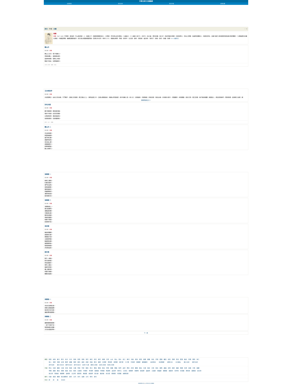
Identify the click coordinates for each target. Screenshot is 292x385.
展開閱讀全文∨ (146, 100)
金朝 (83, 377)
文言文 (63, 380)
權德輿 (62, 373)
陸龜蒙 (159, 371)
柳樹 (103, 359)
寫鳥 (136, 359)
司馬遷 (119, 373)
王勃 (152, 368)
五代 (74, 377)
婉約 (78, 362)
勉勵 (52, 122)
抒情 (157, 359)
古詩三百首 (47, 64)
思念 (55, 64)
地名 (152, 359)
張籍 (111, 368)
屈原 (173, 368)
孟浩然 (114, 371)
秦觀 (198, 368)
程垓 (74, 371)
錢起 (177, 368)
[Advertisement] (89, 15)
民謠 (91, 362)
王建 (144, 368)
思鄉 (173, 359)
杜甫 (54, 368)
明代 (91, 377)
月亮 (107, 359)
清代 (95, 377)
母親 (58, 362)
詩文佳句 (120, 3)
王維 (62, 368)
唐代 (70, 377)
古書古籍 (222, 3)
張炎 (70, 371)
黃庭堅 (85, 373)
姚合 (157, 368)
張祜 (140, 368)
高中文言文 (77, 365)
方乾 (193, 368)
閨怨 (193, 359)
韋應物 (137, 371)
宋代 (78, 377)
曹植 (115, 368)
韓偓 (181, 368)
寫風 (83, 359)
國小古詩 (186, 362)
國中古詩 (195, 362)
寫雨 (74, 359)
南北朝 (46, 50)
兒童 (132, 359)
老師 (54, 362)
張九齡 (96, 373)
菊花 (99, 359)
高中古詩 (51, 365)
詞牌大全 (170, 362)
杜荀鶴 (182, 371)
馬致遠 (56, 373)
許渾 (132, 368)
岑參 (83, 368)
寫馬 (140, 359)
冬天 (70, 359)
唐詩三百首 (94, 365)
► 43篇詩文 (175, 38)
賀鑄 (62, 371)
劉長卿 (142, 371)
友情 (62, 362)
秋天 (66, 359)
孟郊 (124, 368)
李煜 (78, 368)
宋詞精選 (161, 362)
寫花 (87, 359)
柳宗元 (119, 371)
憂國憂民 (145, 362)
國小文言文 (60, 365)
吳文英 (51, 373)
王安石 (125, 371)
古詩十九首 (85, 365)
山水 (111, 359)
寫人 (50, 362)
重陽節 (138, 362)
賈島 (95, 368)
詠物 (54, 359)
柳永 (103, 368)
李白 (50, 368)
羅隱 (136, 368)
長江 (124, 359)
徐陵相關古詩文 (141, 383)
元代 (87, 377)
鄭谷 (58, 371)
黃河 (128, 359)
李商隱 (102, 371)
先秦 (50, 377)
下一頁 (146, 333)
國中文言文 (68, 365)
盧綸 (165, 368)
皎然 (120, 368)
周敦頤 (113, 373)
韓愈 (87, 368)
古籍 (54, 29)
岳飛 (169, 368)
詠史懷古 (153, 362)
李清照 (91, 371)
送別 (46, 122)
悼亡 (198, 359)
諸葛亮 (171, 371)
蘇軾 (58, 368)
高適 (189, 368)
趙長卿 (91, 373)
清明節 (116, 362)
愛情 (181, 359)
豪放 (83, 362)
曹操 (99, 368)
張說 (66, 371)
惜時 (74, 362)
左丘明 (74, 373)
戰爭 (66, 362)
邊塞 (52, 64)
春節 (99, 362)
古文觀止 (178, 362)
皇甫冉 (68, 373)
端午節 (121, 362)
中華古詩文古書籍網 (146, 1)
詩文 (46, 29)
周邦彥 (188, 371)
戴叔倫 (102, 373)
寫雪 (78, 359)
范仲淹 (176, 371)
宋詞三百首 (110, 365)
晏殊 (161, 368)
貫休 (128, 368)
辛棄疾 (85, 371)
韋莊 (148, 368)
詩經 (87, 362)
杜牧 (66, 368)
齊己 (91, 368)
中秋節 (133, 362)
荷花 (95, 359)
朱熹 (185, 368)
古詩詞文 (69, 3)
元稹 (74, 368)
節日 (95, 362)
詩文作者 (171, 3)
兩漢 (54, 377)
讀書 (70, 362)
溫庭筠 (148, 371)
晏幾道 (194, 371)
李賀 (107, 368)
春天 (58, 359)
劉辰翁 (79, 373)
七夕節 (127, 362)
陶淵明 (108, 371)
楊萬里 (165, 371)
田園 (144, 359)
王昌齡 (154, 371)
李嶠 (50, 371)
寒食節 (110, 362)
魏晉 (58, 377)
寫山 (115, 359)
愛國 (161, 359)
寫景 (50, 359)
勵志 (185, 359)
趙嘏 (54, 371)
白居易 (79, 371)
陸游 (70, 368)
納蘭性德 (125, 373)
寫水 (120, 359)
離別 (165, 359)
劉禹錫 (97, 371)
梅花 (91, 359)
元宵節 (104, 362)
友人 (49, 122)
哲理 (189, 359)
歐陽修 (131, 371)
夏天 (62, 359)
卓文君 (108, 373)
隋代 (66, 377)
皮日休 (199, 371)
